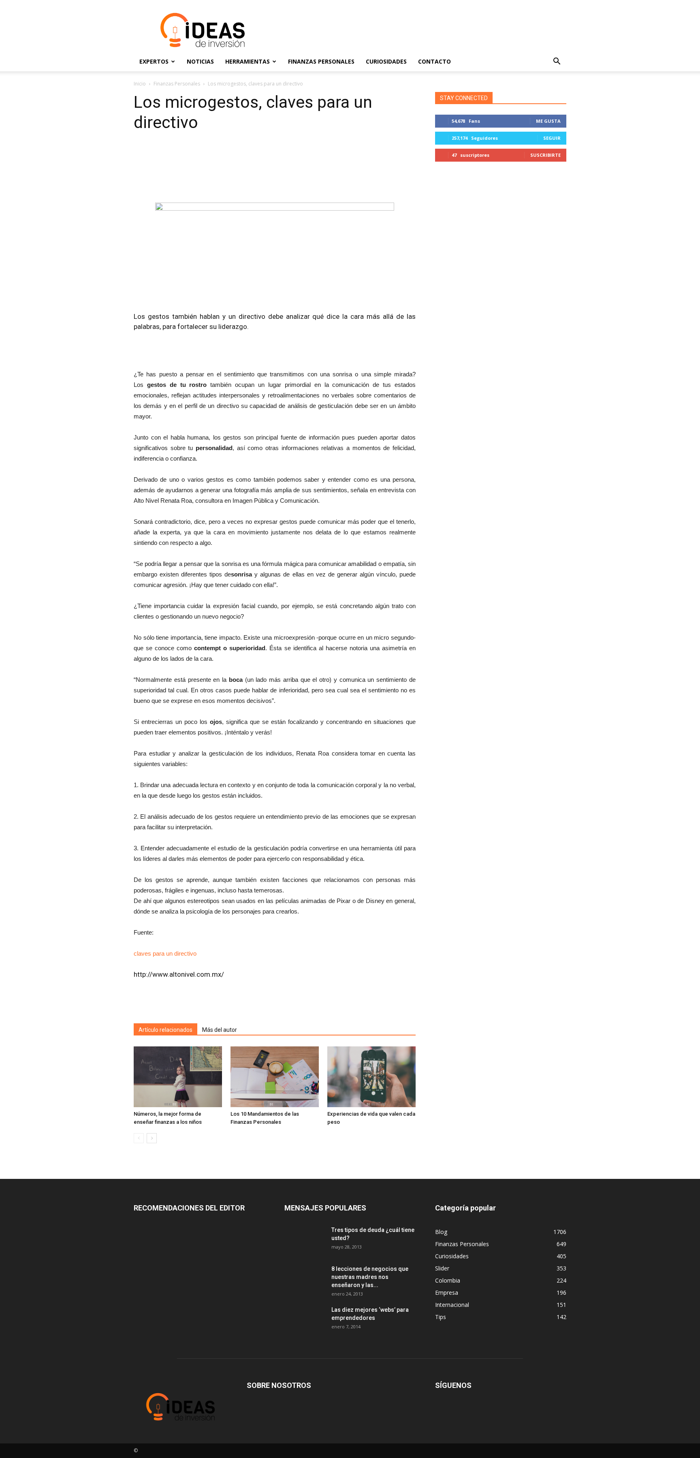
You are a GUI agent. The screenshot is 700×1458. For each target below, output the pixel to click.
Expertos (154, 61)
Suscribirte (545, 155)
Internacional (452, 1305)
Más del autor (219, 1030)
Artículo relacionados (165, 1030)
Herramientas (247, 61)
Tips (440, 1317)
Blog (441, 1232)
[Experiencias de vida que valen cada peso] (371, 1076)
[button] (556, 61)
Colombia (447, 1280)
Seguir (552, 138)
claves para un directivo (165, 953)
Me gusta (548, 121)
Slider (442, 1268)
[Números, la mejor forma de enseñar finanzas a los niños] (178, 1076)
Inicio (140, 83)
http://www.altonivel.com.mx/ (179, 974)
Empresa (446, 1292)
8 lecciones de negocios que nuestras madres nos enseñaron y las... (369, 1277)
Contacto (434, 61)
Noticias (200, 61)
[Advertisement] (418, 30)
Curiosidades (386, 61)
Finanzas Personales (321, 61)
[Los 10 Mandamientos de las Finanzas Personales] (274, 1076)
